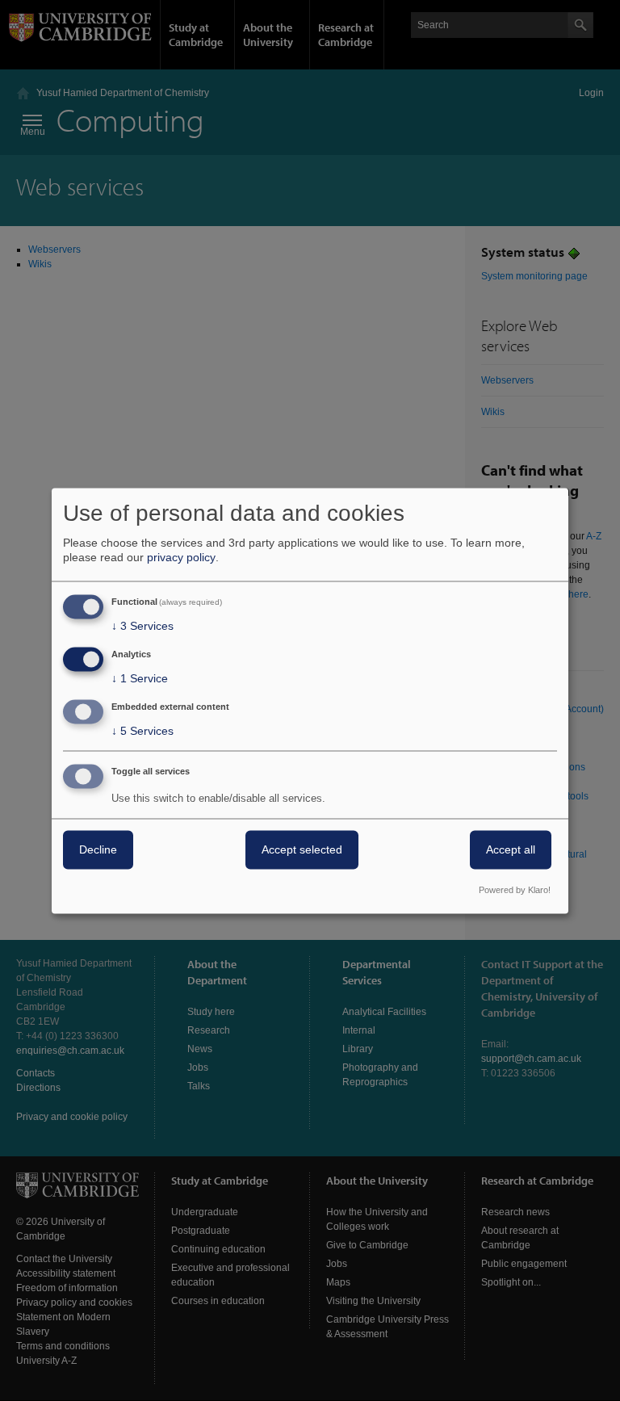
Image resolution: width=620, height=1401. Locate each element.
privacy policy (181, 558)
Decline (98, 849)
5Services (142, 730)
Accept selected (302, 849)
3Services (142, 626)
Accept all (510, 849)
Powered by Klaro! (515, 890)
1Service (139, 679)
